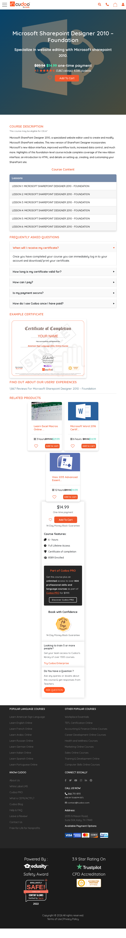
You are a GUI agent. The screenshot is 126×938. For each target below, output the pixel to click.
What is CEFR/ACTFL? (22, 798)
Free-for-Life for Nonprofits (25, 828)
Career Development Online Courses (85, 734)
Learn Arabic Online (21, 734)
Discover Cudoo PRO (63, 600)
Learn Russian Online (21, 740)
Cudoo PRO (52, 592)
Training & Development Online (82, 758)
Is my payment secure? (28, 293)
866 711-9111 (74, 793)
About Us (15, 780)
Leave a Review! (18, 816)
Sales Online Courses (77, 752)
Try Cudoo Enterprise (56, 663)
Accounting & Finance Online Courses (86, 728)
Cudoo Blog (16, 804)
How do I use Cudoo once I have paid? (38, 303)
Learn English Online (21, 722)
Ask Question (54, 689)
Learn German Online (21, 746)
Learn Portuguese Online (23, 764)
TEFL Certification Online (79, 722)
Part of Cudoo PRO (63, 570)
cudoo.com (36, 891)
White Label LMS (19, 786)
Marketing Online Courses (79, 746)
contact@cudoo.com (78, 802)
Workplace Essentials (77, 716)
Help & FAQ (16, 810)
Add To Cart (66, 78)
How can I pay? (23, 282)
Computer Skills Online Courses (82, 764)
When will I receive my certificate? (36, 248)
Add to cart (52, 446)
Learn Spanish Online (21, 758)
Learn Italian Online (20, 752)
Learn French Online (21, 728)
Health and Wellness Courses (81, 740)
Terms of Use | (55, 919)
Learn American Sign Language (27, 716)
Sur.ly (40, 898)
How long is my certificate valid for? (37, 271)
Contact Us (16, 822)
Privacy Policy (71, 919)
